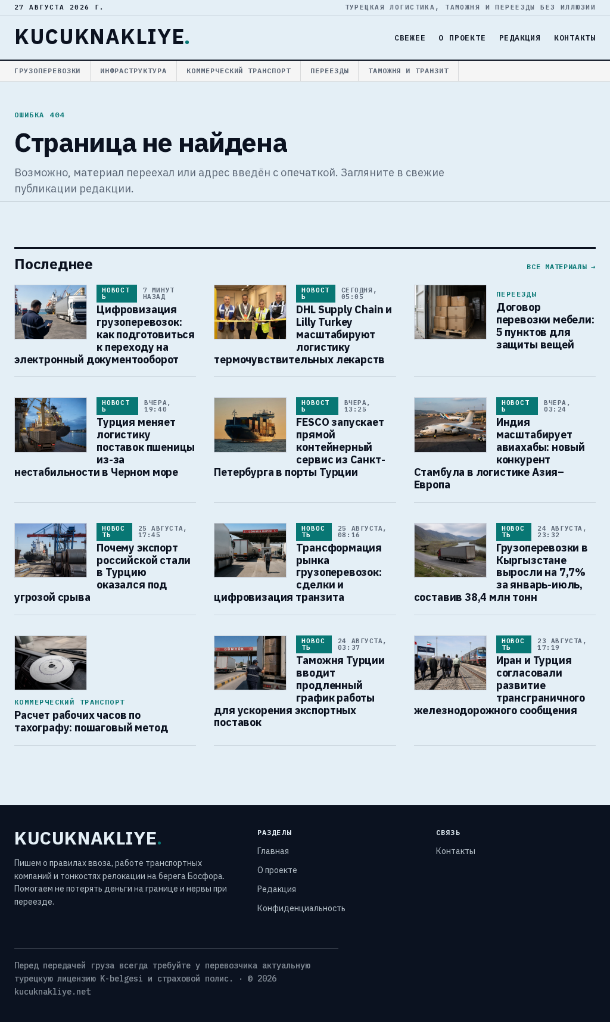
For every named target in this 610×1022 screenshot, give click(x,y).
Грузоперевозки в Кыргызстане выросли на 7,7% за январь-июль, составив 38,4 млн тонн (501, 573)
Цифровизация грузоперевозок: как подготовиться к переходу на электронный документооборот (104, 334)
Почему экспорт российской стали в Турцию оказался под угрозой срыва (102, 573)
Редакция (520, 38)
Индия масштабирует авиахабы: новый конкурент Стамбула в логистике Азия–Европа (499, 453)
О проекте (461, 38)
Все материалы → (561, 266)
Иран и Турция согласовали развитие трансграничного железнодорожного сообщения (499, 685)
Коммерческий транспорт (238, 70)
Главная (273, 851)
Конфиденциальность (301, 908)
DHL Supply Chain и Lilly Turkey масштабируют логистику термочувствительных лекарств (303, 334)
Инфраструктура (133, 70)
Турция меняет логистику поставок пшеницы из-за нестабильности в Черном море (104, 447)
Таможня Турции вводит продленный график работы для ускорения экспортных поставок (299, 691)
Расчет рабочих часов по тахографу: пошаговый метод (90, 721)
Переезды (329, 70)
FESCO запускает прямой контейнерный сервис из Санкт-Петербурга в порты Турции (299, 447)
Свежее (410, 38)
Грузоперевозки (47, 70)
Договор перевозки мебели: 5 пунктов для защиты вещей (545, 325)
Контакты (575, 38)
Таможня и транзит (408, 70)
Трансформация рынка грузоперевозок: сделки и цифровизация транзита (298, 573)
